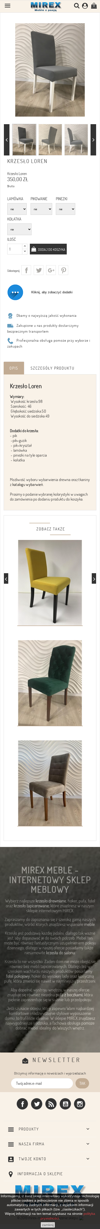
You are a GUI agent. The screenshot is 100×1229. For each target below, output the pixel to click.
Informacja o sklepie (40, 1173)
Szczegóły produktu (53, 368)
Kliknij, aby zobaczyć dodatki (52, 292)
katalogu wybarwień (27, 484)
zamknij (48, 1225)
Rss (51, 1103)
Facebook (22, 1103)
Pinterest (63, 270)
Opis (13, 368)
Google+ (51, 270)
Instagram (79, 1103)
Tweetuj (38, 270)
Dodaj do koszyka (51, 249)
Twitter (36, 1103)
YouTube (65, 1103)
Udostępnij (26, 270)
